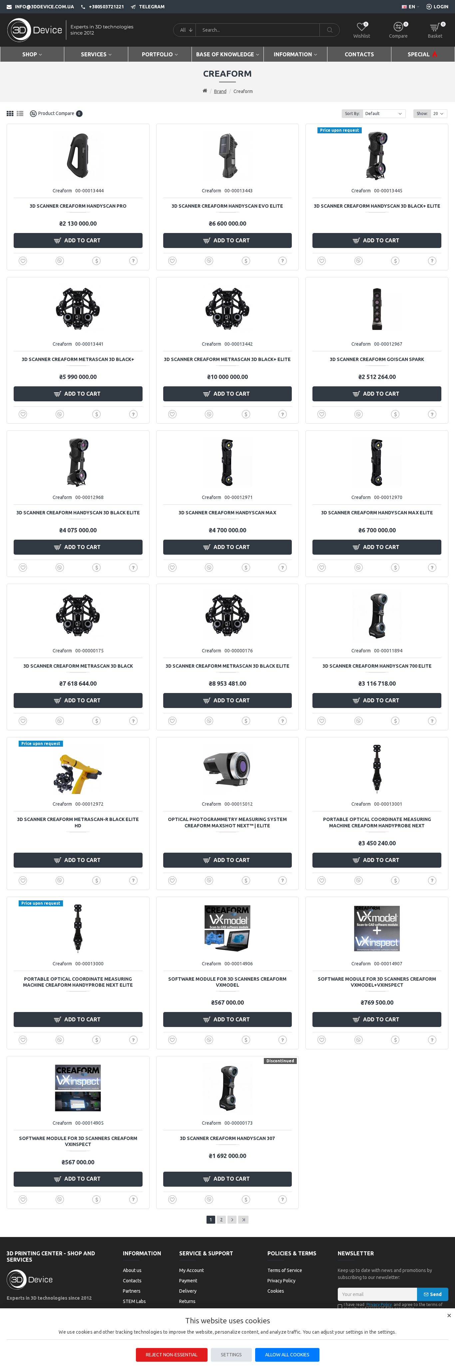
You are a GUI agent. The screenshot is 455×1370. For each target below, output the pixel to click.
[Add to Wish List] (23, 261)
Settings (231, 1354)
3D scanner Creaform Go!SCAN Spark (377, 359)
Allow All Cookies (287, 1354)
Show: (422, 113)
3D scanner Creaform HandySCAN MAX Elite (377, 512)
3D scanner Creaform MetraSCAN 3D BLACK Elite (227, 666)
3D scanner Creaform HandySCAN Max (227, 512)
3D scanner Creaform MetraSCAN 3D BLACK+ (78, 359)
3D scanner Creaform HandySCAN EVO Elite (227, 206)
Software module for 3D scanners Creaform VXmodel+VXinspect (377, 982)
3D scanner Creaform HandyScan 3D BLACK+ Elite (377, 206)
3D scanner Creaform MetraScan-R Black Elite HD (78, 822)
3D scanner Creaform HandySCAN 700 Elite (377, 666)
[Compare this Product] (60, 261)
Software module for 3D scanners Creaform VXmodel (227, 982)
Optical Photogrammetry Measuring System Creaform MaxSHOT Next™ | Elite (227, 822)
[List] (20, 113)
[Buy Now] (96, 261)
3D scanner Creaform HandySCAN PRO (78, 206)
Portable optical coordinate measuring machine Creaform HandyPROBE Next (377, 822)
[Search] (329, 30)
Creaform (62, 190)
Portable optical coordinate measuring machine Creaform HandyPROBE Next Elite (78, 982)
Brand (220, 91)
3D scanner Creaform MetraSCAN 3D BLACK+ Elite (227, 359)
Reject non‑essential (172, 1354)
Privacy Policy (379, 1305)
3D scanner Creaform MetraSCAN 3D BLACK (78, 666)
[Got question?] (133, 261)
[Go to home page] (205, 91)
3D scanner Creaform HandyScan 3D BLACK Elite (78, 512)
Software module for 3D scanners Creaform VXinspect (78, 1141)
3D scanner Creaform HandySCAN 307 (227, 1138)
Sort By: (352, 113)
